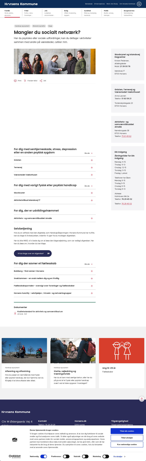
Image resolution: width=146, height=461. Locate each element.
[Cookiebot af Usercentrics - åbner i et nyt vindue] (15, 456)
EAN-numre (80, 425)
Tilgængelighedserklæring (122, 425)
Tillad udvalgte (127, 438)
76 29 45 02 (127, 204)
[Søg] (139, 4)
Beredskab (89, 4)
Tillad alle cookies (127, 431)
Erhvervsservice (99, 4)
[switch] (66, 456)
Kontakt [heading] (42, 421)
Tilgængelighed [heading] (119, 421)
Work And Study (112, 4)
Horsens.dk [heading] (80, 421)
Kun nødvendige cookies (127, 444)
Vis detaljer (117, 456)
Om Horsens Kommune (127, 4)
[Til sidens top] (141, 399)
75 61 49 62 (126, 136)
